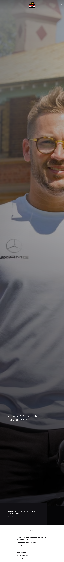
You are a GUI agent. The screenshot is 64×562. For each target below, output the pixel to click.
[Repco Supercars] (32, 5)
